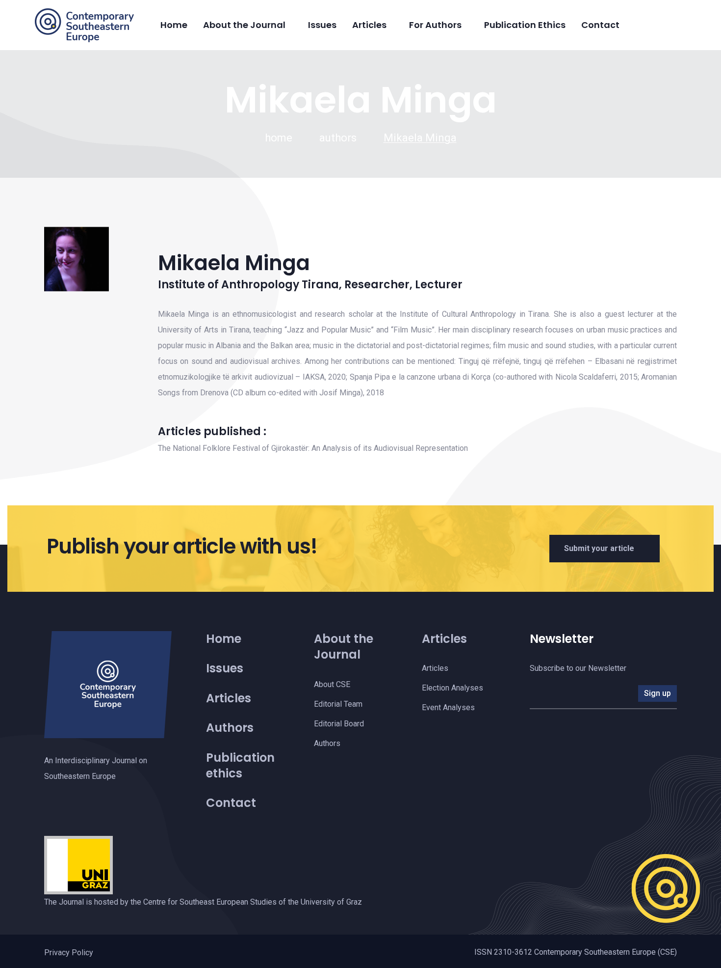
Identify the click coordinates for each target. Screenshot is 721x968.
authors (338, 138)
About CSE (332, 684)
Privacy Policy (68, 952)
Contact (600, 25)
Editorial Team (338, 704)
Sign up (657, 693)
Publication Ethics (525, 25)
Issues (322, 25)
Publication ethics (240, 765)
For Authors (435, 25)
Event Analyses (448, 707)
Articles (369, 25)
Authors (230, 727)
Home (173, 25)
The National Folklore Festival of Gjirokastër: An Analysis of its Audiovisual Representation (313, 448)
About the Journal (244, 25)
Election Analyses (452, 687)
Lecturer (439, 284)
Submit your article (599, 548)
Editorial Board (339, 723)
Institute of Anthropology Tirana (248, 284)
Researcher (377, 284)
